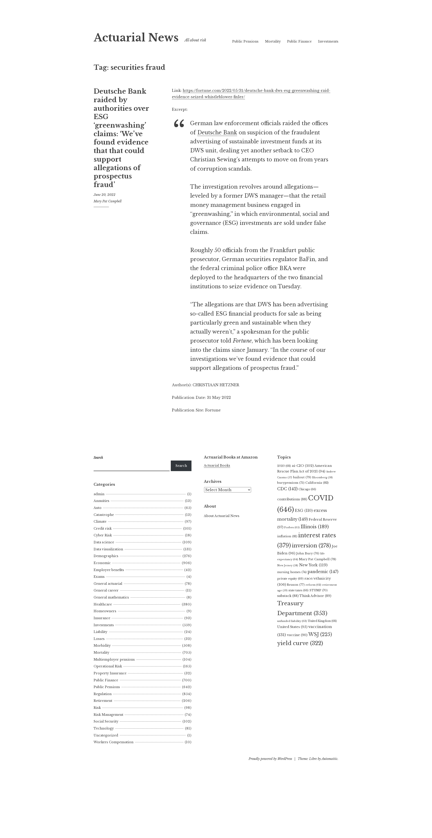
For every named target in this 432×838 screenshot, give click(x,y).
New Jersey (287, 565)
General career (106, 590)
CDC (287, 488)
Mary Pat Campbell (108, 201)
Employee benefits (109, 570)
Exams (99, 577)
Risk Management (108, 715)
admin (99, 494)
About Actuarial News (221, 516)
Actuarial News (136, 37)
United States (292, 627)
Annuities (101, 501)
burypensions (290, 482)
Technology (104, 728)
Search (181, 466)
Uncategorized (106, 735)
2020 (284, 466)
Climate (100, 522)
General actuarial (108, 584)
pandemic (323, 571)
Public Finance (299, 41)
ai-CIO (303, 465)
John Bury (307, 553)
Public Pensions (245, 41)
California (316, 483)
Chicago (307, 489)
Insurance (102, 618)
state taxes (298, 590)
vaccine (297, 635)
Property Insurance (110, 673)
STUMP (318, 590)
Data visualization (108, 549)
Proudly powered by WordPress (270, 759)
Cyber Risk (103, 535)
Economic (102, 563)
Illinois (315, 526)
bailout (302, 477)
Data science (104, 542)
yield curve (300, 643)
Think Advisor (315, 596)
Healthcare (103, 604)
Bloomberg (322, 477)
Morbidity (102, 646)
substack (288, 596)
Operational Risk (108, 666)
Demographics (106, 556)
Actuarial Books (217, 465)
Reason (296, 585)
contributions (292, 499)
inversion (311, 545)
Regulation (103, 694)
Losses (99, 639)
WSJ (320, 634)
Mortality (273, 41)
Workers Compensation (113, 742)
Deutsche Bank (217, 132)
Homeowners (105, 611)
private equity (290, 578)
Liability (100, 632)
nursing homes (292, 572)
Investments (328, 41)
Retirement (103, 701)
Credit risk (103, 528)
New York (313, 565)
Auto (97, 508)
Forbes (292, 527)
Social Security (106, 721)
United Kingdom (322, 621)
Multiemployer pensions (114, 659)
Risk (97, 708)
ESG (304, 510)
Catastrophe (104, 515)
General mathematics (111, 597)
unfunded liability (292, 621)
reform (313, 584)
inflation (287, 536)
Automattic (330, 759)
